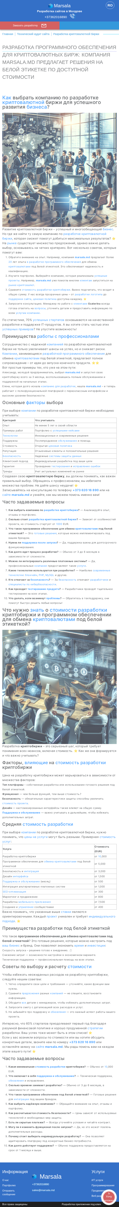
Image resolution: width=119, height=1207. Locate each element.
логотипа (96, 294)
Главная (7, 34)
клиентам (86, 280)
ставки (66, 912)
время (79, 945)
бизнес (108, 229)
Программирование (103, 1185)
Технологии (10, 435)
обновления (58, 1011)
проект (52, 916)
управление (26, 906)
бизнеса (37, 107)
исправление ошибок (87, 466)
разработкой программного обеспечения (74, 353)
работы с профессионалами (68, 336)
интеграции (21, 1099)
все (24, 1002)
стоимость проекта (15, 803)
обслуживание (67, 440)
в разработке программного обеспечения (54, 261)
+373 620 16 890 (86, 490)
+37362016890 (56, 17)
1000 (59, 524)
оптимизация (17, 891)
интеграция (31, 871)
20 (10, 261)
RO (110, 5)
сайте (6, 495)
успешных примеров (18, 329)
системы (55, 456)
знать (37, 610)
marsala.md (82, 257)
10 (99, 856)
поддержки (16, 299)
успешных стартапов (48, 320)
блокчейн (31, 575)
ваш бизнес (11, 945)
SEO (5, 891)
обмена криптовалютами (60, 861)
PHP (41, 575)
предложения (30, 993)
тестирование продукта (44, 589)
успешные (100, 275)
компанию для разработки (58, 386)
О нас (5, 1180)
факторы (35, 402)
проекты (14, 280)
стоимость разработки (37, 289)
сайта (27, 299)
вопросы (40, 308)
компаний (56, 993)
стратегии (95, 1028)
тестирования (60, 466)
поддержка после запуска (39, 542)
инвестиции (96, 945)
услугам (21, 312)
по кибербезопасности (41, 584)
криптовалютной (23, 102)
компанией (55, 344)
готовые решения (45, 533)
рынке (12, 243)
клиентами (81, 303)
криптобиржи (61, 289)
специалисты (17, 584)
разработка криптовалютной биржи (53, 519)
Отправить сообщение (8, 1192)
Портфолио (9, 1185)
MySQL (49, 575)
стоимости (80, 966)
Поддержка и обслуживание (21, 812)
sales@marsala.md (43, 1190)
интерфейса (20, 876)
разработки (82, 294)
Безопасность (12, 456)
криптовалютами (20, 266)
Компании (9, 353)
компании (33, 312)
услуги (81, 565)
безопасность (40, 579)
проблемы (53, 598)
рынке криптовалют (21, 285)
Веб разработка (101, 1196)
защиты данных (71, 456)
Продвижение (100, 1190)
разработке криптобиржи (61, 510)
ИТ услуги (97, 1180)
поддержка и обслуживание (55, 1075)
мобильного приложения (34, 901)
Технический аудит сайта (33, 34)
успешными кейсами (66, 430)
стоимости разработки (78, 610)
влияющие (36, 762)
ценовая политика (45, 299)
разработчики (99, 579)
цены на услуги (36, 837)
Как (6, 98)
